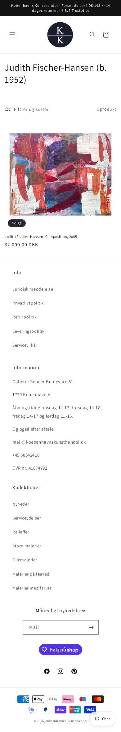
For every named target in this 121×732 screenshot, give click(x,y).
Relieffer (20, 532)
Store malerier (26, 546)
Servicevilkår (25, 345)
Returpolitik (24, 317)
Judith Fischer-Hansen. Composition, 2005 (41, 236)
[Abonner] (91, 627)
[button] (12, 35)
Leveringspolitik (28, 331)
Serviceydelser (26, 518)
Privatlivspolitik (28, 303)
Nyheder (20, 504)
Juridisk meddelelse (32, 289)
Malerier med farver (32, 588)
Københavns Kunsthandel (66, 721)
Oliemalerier (24, 560)
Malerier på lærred (31, 574)
